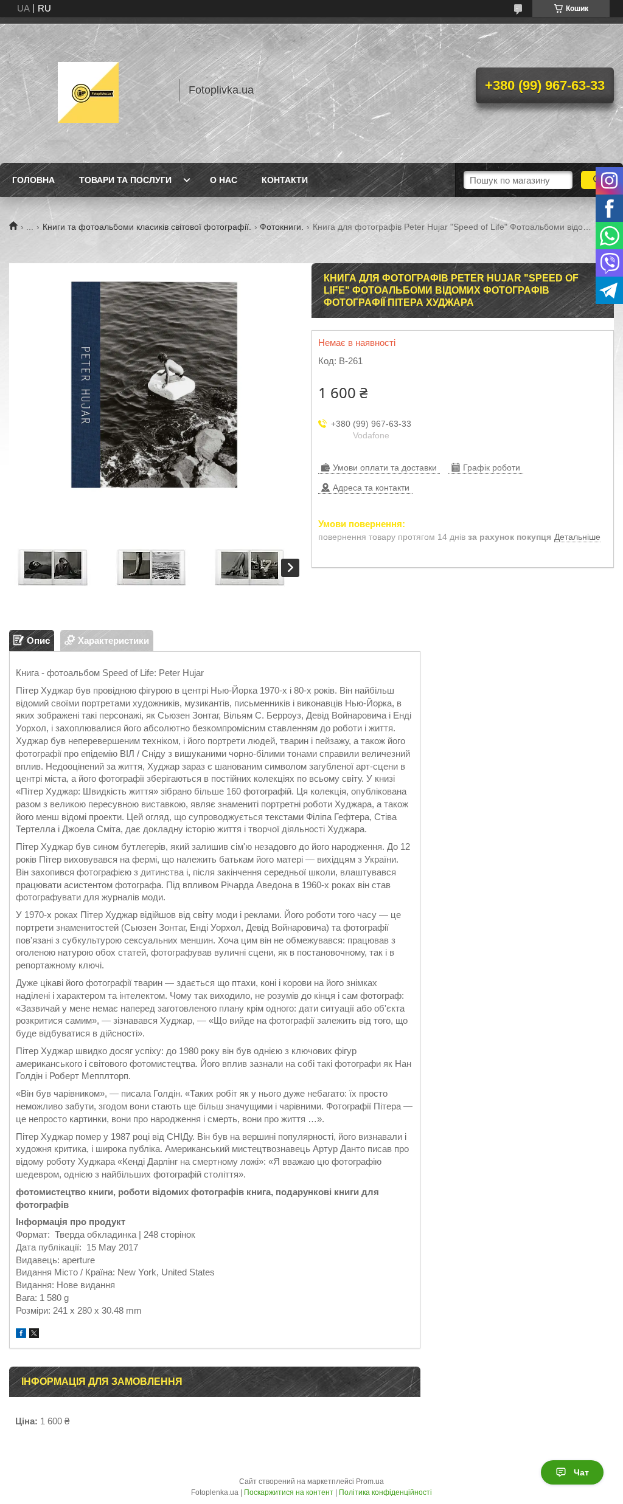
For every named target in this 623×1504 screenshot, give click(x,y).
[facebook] (21, 1335)
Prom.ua (370, 1481)
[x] (34, 1335)
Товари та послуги (125, 180)
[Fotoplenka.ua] (88, 90)
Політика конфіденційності (385, 1492)
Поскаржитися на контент (288, 1492)
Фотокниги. (282, 227)
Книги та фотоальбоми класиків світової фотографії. (147, 227)
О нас (223, 180)
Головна (33, 180)
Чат (581, 1472)
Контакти (285, 180)
